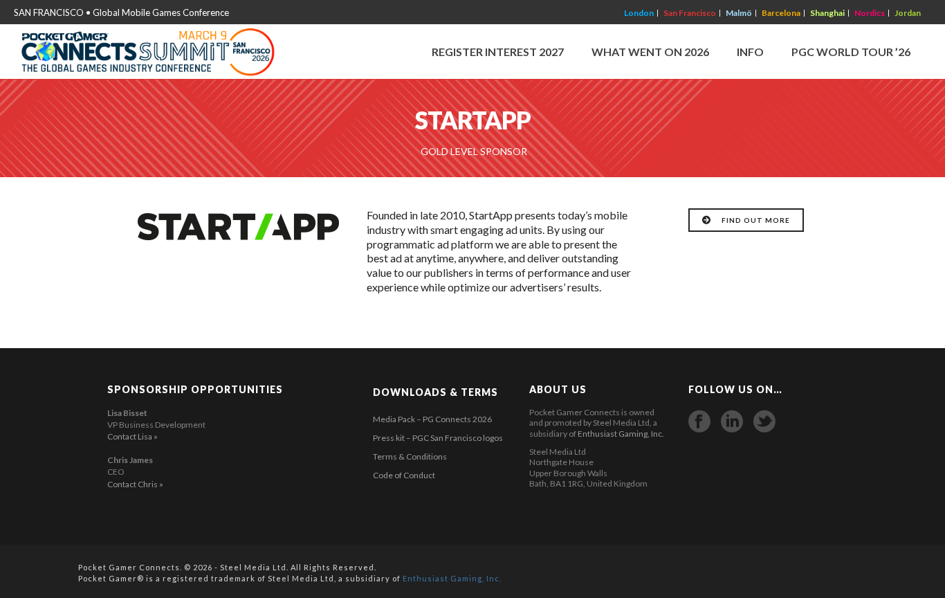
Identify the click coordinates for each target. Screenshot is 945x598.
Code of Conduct (404, 475)
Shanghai (827, 13)
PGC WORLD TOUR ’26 (850, 51)
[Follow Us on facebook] (699, 421)
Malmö (739, 13)
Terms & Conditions (410, 456)
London (639, 13)
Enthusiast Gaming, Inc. (621, 433)
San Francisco (689, 13)
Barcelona (781, 13)
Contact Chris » (135, 484)
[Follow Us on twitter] (764, 421)
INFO (750, 51)
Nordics (869, 13)
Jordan (907, 13)
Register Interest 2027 (498, 51)
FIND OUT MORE (756, 220)
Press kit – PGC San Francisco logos (438, 438)
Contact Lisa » (132, 436)
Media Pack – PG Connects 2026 (432, 419)
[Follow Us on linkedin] (732, 421)
